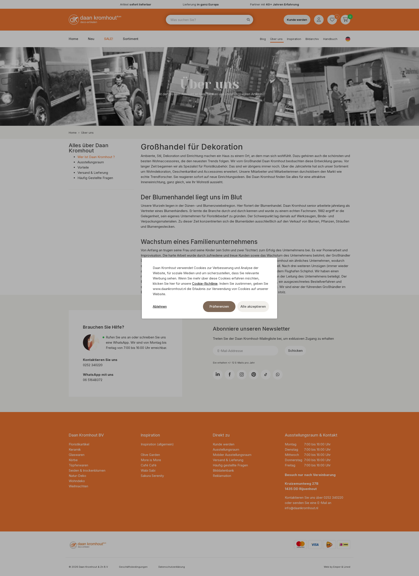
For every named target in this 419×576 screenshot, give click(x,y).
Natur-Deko (77, 476)
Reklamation (222, 476)
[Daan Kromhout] (95, 20)
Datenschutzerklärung (171, 566)
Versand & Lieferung (92, 173)
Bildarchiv (312, 39)
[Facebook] (230, 374)
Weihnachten (78, 486)
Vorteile (83, 167)
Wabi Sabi (148, 470)
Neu (91, 39)
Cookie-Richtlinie (205, 283)
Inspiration (294, 39)
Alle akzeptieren (253, 306)
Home (73, 39)
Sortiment (130, 39)
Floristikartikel (79, 444)
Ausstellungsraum (90, 162)
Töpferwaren (78, 465)
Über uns (276, 39)
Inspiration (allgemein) (157, 444)
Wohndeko (77, 481)
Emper (337, 566)
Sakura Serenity (152, 476)
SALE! (108, 39)
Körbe (74, 460)
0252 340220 (93, 365)
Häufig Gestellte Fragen (95, 178)
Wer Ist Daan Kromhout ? (96, 157)
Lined (347, 566)
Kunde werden (297, 19)
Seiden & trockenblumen (87, 470)
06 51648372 (92, 380)
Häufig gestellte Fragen (230, 465)
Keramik (75, 449)
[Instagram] (242, 374)
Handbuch (330, 39)
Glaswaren (76, 455)
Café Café (148, 465)
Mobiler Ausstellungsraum (232, 455)
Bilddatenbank (223, 470)
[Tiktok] (266, 374)
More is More (151, 460)
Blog (263, 39)
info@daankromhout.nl (301, 508)
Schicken (295, 350)
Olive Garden (150, 455)
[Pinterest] (254, 374)
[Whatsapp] (278, 374)
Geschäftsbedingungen (133, 566)
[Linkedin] (218, 374)
